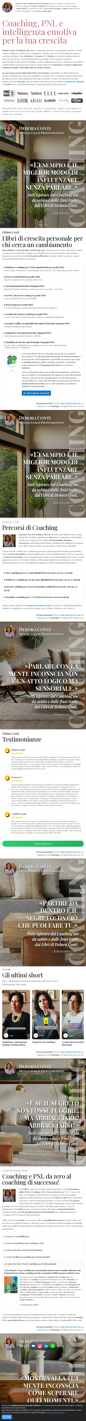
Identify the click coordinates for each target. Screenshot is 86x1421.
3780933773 (42, 406)
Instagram (70, 81)
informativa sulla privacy (55, 1412)
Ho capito (6, 1417)
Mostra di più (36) (43, 843)
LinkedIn (21, 81)
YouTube (8, 84)
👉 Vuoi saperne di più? (29, 1305)
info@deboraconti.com (70, 403)
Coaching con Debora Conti (37, 605)
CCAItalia (49, 56)
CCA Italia (23, 1189)
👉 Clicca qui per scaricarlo (36, 393)
